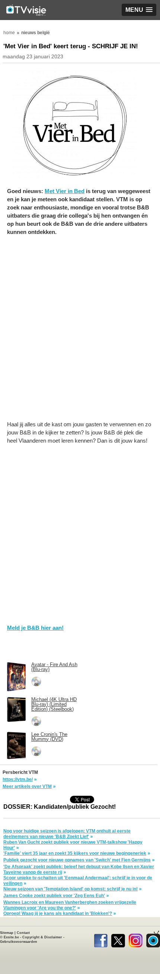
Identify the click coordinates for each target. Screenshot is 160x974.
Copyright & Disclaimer (42, 937)
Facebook (101, 939)
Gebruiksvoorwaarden (18, 942)
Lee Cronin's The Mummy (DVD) (49, 737)
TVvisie (153, 939)
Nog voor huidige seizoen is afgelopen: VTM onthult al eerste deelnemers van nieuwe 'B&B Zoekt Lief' (67, 833)
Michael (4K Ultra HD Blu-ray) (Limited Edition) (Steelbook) (54, 704)
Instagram (136, 939)
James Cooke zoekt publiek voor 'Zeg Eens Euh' (54, 895)
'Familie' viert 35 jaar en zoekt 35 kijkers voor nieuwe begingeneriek (74, 853)
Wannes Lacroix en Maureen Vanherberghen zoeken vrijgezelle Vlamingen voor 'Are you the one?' (69, 905)
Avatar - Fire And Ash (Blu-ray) (54, 667)
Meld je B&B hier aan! (35, 628)
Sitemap (6, 933)
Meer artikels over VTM (27, 786)
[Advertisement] (80, 332)
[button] (139, 10)
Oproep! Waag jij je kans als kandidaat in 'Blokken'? (57, 913)
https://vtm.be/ (18, 779)
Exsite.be (11, 937)
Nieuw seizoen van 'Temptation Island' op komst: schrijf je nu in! (70, 889)
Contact (23, 933)
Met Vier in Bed (64, 191)
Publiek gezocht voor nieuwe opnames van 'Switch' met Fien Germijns (77, 860)
